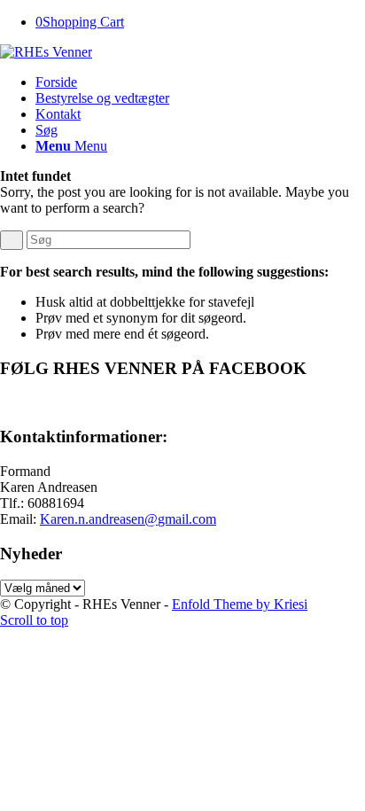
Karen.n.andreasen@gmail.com (128, 518)
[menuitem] (200, 82)
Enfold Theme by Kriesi (239, 604)
